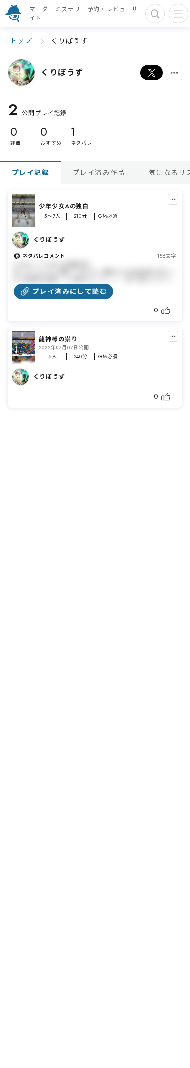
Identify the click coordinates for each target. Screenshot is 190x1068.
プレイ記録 (30, 172)
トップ (21, 41)
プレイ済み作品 (99, 172)
